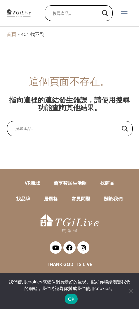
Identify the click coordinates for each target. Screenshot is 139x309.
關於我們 (113, 198)
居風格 (51, 198)
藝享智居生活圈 (70, 183)
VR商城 (32, 183)
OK (71, 299)
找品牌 (23, 198)
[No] (130, 291)
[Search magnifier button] (105, 13)
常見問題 (81, 198)
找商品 (107, 183)
